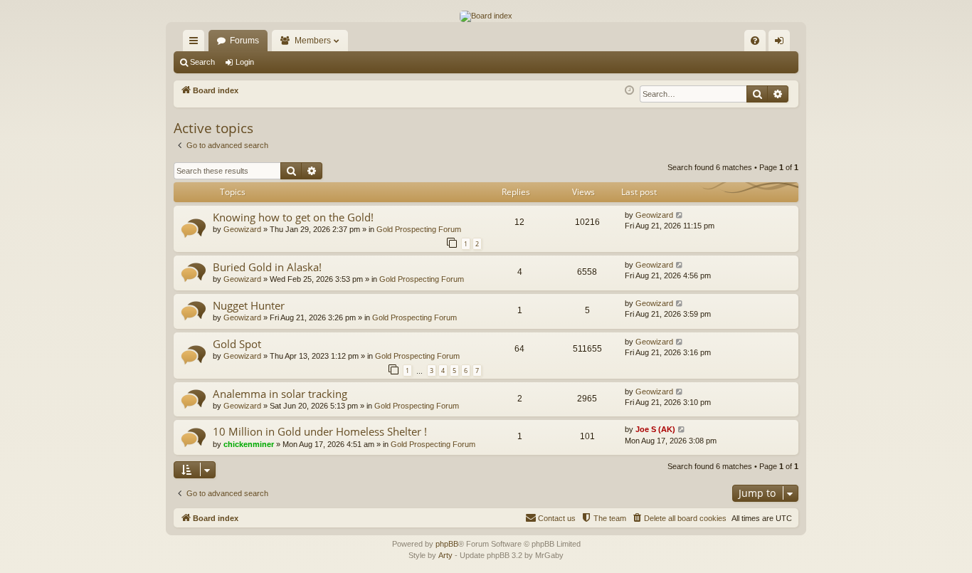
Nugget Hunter (249, 305)
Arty (445, 555)
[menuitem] (755, 40)
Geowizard (242, 229)
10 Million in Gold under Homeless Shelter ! (320, 431)
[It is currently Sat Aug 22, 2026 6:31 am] (629, 91)
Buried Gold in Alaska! (267, 267)
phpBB (446, 544)
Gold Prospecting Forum (418, 229)
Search (202, 62)
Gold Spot (237, 344)
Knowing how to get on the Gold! (293, 217)
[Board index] (486, 16)
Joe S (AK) (655, 429)
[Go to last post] (680, 215)
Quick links (196, 43)
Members (313, 41)
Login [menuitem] (782, 43)
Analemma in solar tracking (280, 394)
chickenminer (248, 444)
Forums (244, 41)
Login (245, 62)
